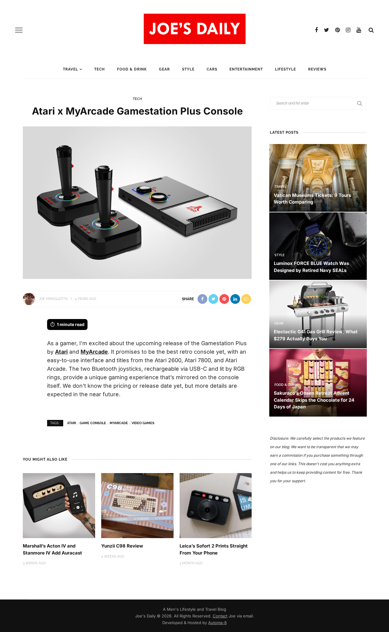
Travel (70, 69)
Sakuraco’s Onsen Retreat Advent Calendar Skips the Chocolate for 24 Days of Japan (314, 400)
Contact (220, 615)
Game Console (93, 423)
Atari (61, 352)
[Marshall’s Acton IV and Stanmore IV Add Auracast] (59, 505)
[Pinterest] (337, 30)
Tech (99, 69)
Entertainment (246, 69)
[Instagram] (348, 30)
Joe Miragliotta (53, 299)
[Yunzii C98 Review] (137, 505)
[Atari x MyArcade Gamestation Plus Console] (137, 202)
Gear (164, 69)
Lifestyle (285, 69)
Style (188, 69)
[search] (371, 30)
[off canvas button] (18, 30)
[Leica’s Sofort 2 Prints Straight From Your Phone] (216, 505)
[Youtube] (358, 30)
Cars (212, 69)
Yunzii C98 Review (122, 546)
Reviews (317, 69)
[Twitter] (326, 30)
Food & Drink (132, 69)
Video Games (143, 423)
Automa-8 (217, 622)
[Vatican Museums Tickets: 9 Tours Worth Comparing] (318, 177)
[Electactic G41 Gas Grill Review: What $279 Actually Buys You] (318, 314)
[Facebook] (316, 30)
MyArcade (94, 352)
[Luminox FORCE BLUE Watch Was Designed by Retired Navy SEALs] (318, 245)
